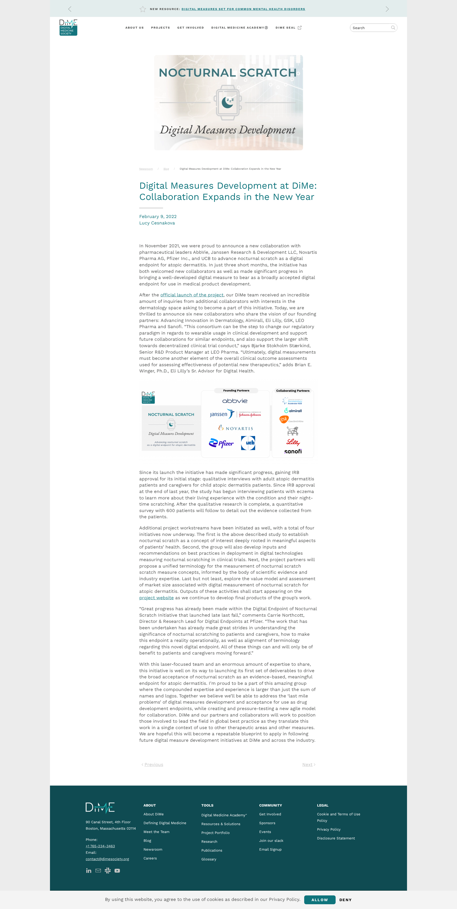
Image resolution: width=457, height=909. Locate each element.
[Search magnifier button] (393, 28)
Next (307, 764)
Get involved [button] (190, 27)
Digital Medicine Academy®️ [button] (239, 27)
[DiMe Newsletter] (98, 870)
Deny (345, 900)
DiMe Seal (286, 27)
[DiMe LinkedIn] (89, 870)
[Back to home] (68, 27)
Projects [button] (160, 27)
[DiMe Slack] (108, 870)
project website (156, 597)
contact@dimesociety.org (107, 859)
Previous (153, 764)
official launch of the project (192, 295)
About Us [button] (134, 27)
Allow (320, 900)
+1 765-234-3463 (100, 846)
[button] (70, 9)
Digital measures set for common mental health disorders (243, 9)
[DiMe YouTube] (117, 870)
